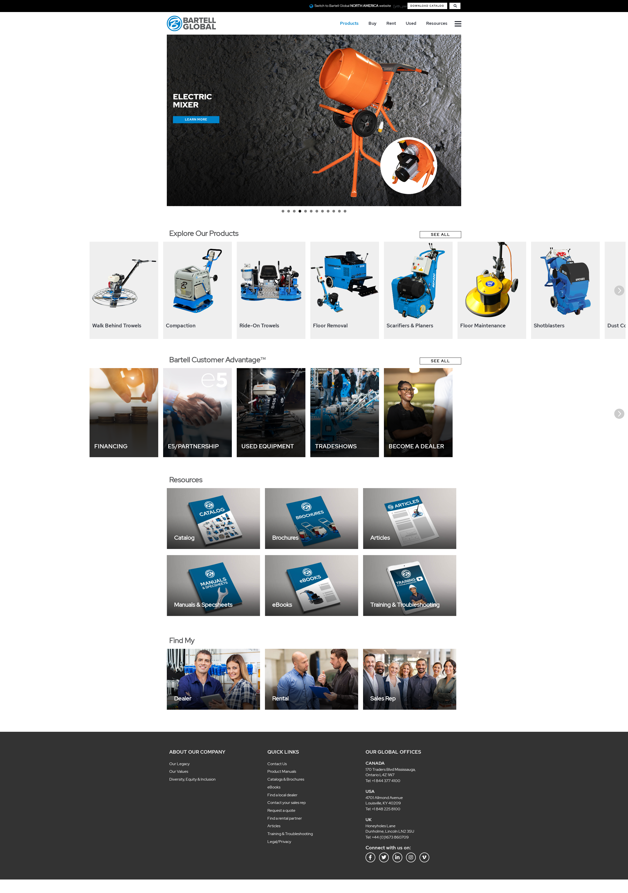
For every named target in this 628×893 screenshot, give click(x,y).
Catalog (184, 537)
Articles (380, 537)
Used (411, 23)
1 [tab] (288, 212)
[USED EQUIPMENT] (271, 455)
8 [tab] (321, 212)
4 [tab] (302, 212)
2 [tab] (293, 212)
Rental (280, 698)
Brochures (285, 537)
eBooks (282, 604)
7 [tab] (316, 212)
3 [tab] (298, 212)
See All (440, 234)
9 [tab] (326, 212)
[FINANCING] (124, 455)
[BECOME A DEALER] (418, 455)
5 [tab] (307, 212)
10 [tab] (330, 212)
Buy (372, 23)
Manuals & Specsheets (203, 604)
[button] (427, 6)
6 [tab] (312, 212)
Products (349, 23)
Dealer (182, 698)
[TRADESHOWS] (344, 455)
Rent (391, 23)
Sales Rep (383, 698)
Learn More (196, 128)
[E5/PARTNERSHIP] (197, 455)
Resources (436, 23)
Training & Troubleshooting (405, 604)
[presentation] (9, 290)
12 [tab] (339, 212)
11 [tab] (335, 212)
